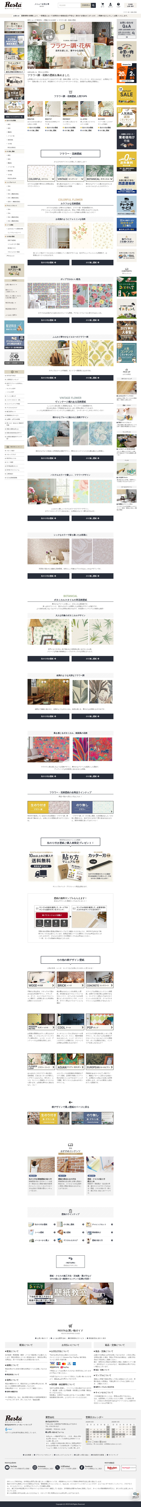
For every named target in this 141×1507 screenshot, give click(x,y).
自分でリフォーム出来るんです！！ (14, 384)
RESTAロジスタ (11, 458)
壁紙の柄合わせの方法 (67, 1179)
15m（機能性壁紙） (14, 198)
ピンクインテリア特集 (13, 404)
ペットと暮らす (11, 396)
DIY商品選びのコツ (12, 466)
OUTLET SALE (11, 375)
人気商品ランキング (13, 379)
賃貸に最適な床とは (13, 429)
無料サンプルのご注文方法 (105, 1387)
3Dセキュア (58, 1379)
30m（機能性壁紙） (14, 194)
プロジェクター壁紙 (14, 252)
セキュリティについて (63, 1455)
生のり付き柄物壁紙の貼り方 (40, 1179)
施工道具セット (11, 411)
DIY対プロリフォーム (13, 470)
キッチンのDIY (11, 388)
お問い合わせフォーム (55, 1432)
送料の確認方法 (12, 1391)
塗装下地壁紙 (12, 240)
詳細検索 (85, 5)
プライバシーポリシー (43, 1455)
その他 (10, 143)
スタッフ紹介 (11, 450)
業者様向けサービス (13, 415)
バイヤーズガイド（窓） (14, 400)
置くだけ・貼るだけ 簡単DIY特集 (15, 424)
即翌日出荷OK (12, 178)
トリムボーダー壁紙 (14, 244)
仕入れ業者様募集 (12, 477)
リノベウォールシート (14, 232)
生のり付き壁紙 (34, 127)
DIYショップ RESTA (35, 20)
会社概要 (28, 1455)
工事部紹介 (10, 474)
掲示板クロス (12, 248)
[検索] (93, 5)
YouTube (13, 1466)
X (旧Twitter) (65, 1466)
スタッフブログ (11, 454)
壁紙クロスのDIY (50, 20)
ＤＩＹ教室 (10, 462)
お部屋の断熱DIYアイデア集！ (14, 437)
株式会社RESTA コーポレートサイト (17, 1425)
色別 (9, 128)
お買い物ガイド (42, 1338)
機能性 (10, 132)
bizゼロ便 (36, 1399)
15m (9, 190)
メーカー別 (11, 136)
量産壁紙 (10, 140)
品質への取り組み (82, 1455)
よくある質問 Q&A (59, 1338)
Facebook (89, 1466)
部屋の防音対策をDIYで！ (14, 433)
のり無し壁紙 (34, 130)
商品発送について (13, 1374)
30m (9, 186)
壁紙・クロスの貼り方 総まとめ (96, 1180)
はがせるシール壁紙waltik (15, 229)
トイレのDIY (10, 392)
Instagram (41, 1466)
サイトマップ (113, 1455)
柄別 (9, 124)
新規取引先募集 (98, 1455)
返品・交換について (102, 1370)
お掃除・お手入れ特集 (13, 419)
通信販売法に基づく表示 (97, 1338)
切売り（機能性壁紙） (14, 201)
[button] (42, 5)
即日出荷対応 (12, 147)
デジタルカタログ (12, 407)
